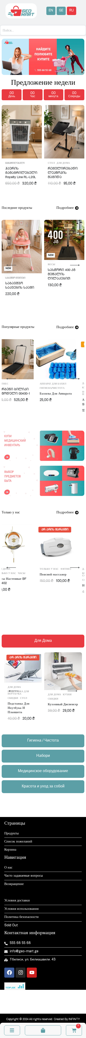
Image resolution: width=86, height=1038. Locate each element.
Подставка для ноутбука (18, 692)
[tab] (43, 641)
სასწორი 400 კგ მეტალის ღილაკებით (61, 274)
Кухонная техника (61, 388)
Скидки (53, 580)
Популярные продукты (57, 393)
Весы (51, 264)
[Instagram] (21, 973)
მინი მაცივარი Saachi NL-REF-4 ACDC (19, 160)
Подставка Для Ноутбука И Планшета (18, 708)
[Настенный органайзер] (64, 544)
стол (23, 698)
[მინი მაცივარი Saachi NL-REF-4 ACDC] (22, 125)
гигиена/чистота (17, 388)
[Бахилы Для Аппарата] (22, 359)
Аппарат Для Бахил (18, 384)
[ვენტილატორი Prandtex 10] (64, 131)
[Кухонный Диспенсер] (63, 671)
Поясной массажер (18, 574)
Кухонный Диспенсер (63, 704)
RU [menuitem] (71, 10)
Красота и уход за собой (60, 574)
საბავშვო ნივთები (15, 278)
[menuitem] (50, 11)
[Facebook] (9, 973)
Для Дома (54, 163)
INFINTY (74, 1019)
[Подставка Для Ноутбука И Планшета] (23, 667)
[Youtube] (32, 973)
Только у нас (69, 580)
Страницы (14, 823)
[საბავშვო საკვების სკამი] (22, 246)
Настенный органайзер (64, 585)
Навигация (15, 857)
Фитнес (31, 569)
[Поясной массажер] (22, 544)
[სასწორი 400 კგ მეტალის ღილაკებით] (64, 240)
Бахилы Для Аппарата (21, 393)
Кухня (67, 383)
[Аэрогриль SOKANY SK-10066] (64, 359)
